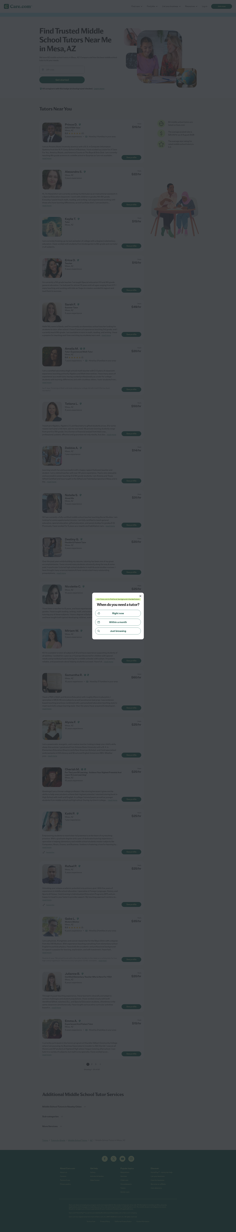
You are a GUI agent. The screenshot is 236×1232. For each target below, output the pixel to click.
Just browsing (118, 631)
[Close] (140, 596)
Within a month (118, 622)
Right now (118, 613)
